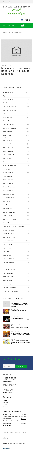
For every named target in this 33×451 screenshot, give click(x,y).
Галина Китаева (8, 92)
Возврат (5, 404)
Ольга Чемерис (7, 131)
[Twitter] (11, 359)
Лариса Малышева (9, 212)
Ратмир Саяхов (7, 169)
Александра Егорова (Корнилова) (13, 226)
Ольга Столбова (8, 179)
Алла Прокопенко (8, 205)
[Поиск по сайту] (27, 25)
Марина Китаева (8, 280)
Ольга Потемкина (8, 183)
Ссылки (23, 414)
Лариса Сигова (7, 96)
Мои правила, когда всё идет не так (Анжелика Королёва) (15, 70)
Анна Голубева (7, 215)
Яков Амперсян (7, 176)
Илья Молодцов (8, 172)
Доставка (5, 402)
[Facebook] (8, 359)
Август (17, 32)
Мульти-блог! (7, 135)
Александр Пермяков (9, 106)
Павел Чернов (7, 162)
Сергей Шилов (7, 244)
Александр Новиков (9, 266)
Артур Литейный (8, 144)
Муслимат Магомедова (10, 291)
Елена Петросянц (8, 154)
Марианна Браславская (10, 284)
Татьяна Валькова (8, 262)
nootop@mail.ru (7, 381)
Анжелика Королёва (9, 128)
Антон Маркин (7, 117)
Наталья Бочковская (9, 165)
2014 (13, 32)
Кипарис (5, 425)
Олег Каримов (7, 158)
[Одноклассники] (15, 359)
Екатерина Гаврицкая (9, 269)
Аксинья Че (6, 201)
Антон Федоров (8, 99)
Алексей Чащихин (8, 124)
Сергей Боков (7, 248)
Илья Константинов (9, 103)
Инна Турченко (7, 208)
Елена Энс (6, 251)
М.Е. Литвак (6, 114)
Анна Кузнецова (8, 151)
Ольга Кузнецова (8, 276)
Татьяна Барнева (8, 121)
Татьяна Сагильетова (9, 287)
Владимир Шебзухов (9, 219)
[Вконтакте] (4, 359)
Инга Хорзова (7, 255)
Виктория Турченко (9, 237)
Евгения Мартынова (9, 187)
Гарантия (5, 406)
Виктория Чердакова (9, 110)
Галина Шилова (7, 223)
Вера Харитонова (8, 194)
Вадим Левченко (8, 190)
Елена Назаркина (8, 258)
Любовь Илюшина (8, 147)
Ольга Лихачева (8, 273)
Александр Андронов (9, 197)
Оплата (5, 400)
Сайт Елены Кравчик (9, 421)
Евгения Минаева (8, 230)
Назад (4, 30)
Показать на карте (7, 392)
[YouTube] (19, 359)
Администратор (8, 240)
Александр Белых (8, 140)
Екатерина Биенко (8, 233)
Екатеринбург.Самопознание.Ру (13, 416)
